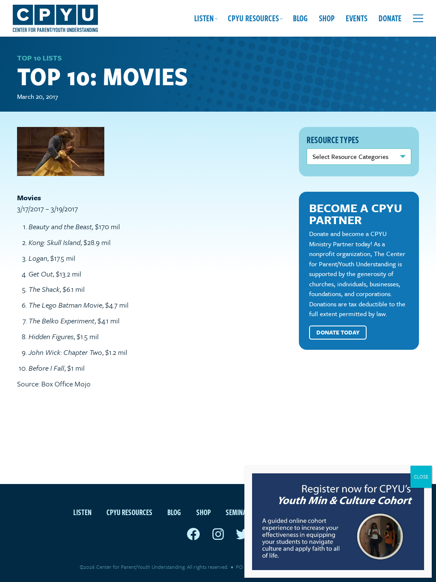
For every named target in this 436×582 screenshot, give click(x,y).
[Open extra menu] (418, 18)
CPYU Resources (253, 18)
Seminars (239, 512)
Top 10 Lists (39, 57)
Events (356, 18)
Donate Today (338, 332)
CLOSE (421, 476)
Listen (204, 18)
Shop (327, 18)
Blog (300, 18)
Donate (390, 18)
